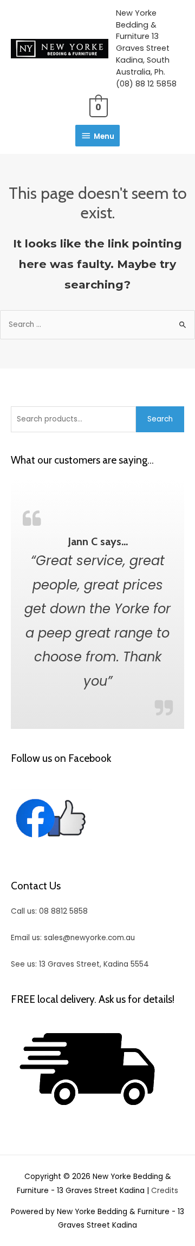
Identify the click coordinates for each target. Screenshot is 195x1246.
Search (160, 419)
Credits (164, 1190)
